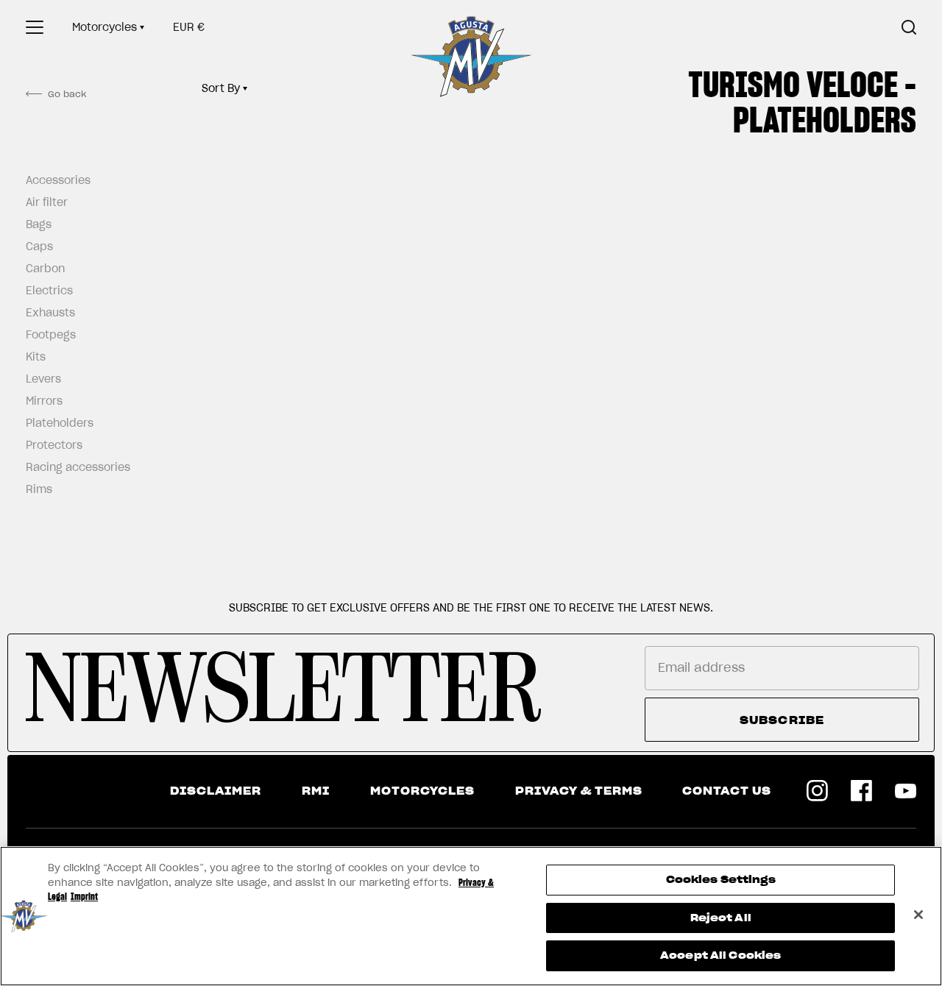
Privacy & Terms (578, 791)
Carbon (45, 268)
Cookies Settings (721, 879)
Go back (67, 93)
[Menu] (34, 27)
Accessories (58, 180)
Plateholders (59, 423)
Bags (39, 224)
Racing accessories (73, 467)
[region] (471, 916)
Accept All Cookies (720, 955)
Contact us (726, 791)
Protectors (54, 445)
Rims (39, 489)
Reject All (720, 918)
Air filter (47, 202)
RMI (316, 791)
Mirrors (44, 401)
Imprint (84, 896)
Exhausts (50, 312)
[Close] (918, 914)
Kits (36, 356)
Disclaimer (215, 791)
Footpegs (51, 334)
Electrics (49, 290)
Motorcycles (104, 27)
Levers (43, 379)
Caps (39, 246)
